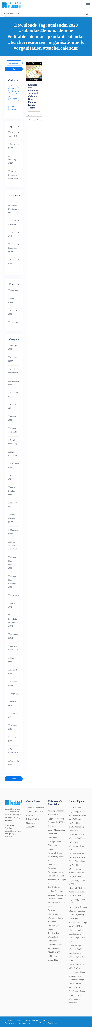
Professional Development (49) (13, 209)
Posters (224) (12, 605)
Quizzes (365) (12, 660)
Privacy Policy (32, 819)
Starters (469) (12, 703)
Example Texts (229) (12, 430)
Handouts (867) (13, 504)
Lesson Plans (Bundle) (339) (12, 562)
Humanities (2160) (12, 250)
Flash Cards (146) (12, 454)
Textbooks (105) (13, 727)
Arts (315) (10, 234)
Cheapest (13, 99)
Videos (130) (12, 739)
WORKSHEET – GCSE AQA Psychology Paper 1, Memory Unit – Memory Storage (78, 972)
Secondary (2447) (12, 161)
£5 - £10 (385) (12, 312)
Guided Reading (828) (12, 491)
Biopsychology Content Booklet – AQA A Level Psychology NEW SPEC (77, 876)
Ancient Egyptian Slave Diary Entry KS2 (55, 857)
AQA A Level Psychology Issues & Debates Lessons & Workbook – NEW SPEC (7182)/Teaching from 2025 (77, 819)
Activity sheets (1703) (13, 371)
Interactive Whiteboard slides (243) (13, 545)
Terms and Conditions (48, 1023)
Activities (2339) (12, 359)
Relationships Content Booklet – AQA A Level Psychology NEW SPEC (77, 953)
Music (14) (14, 595)
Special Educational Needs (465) (13, 175)
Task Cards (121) (13, 715)
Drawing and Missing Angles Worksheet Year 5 (55, 914)
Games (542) (12, 477)
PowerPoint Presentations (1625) (13, 622)
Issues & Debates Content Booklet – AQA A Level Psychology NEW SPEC (77, 842)
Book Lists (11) (13, 394)
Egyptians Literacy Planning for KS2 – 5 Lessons (56, 822)
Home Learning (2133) (11, 518)
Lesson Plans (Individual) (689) (12, 581)
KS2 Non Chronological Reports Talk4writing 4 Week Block (54, 929)
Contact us (30, 823)
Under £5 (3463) (12, 300)
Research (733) (12, 671)
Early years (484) (12, 134)
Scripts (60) (14, 693)
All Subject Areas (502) (13, 222)
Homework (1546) (13, 532)
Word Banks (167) (13, 751)
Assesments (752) (13, 383)
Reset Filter (13, 63)
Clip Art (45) (12, 406)
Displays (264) (12, 347)
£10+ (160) (14, 322)
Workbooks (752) (13, 762)
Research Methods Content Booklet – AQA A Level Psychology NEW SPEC (77, 895)
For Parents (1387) (13, 465)
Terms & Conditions (35, 807)
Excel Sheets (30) (12, 442)
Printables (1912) (13, 636)
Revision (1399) (12, 683)
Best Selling (13, 107)
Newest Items (14, 89)
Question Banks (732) (13, 648)
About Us (30, 827)
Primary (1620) (12, 146)
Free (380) (14, 290)
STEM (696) (11, 261)
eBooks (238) (12, 418)
